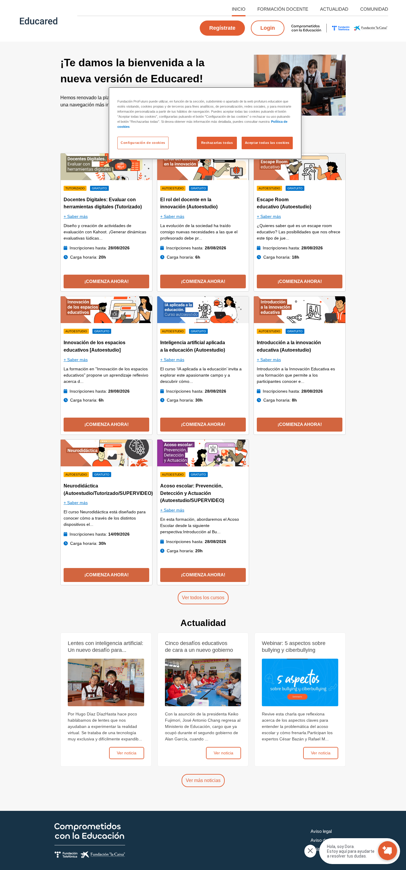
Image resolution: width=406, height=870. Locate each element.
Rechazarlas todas (217, 142)
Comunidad (374, 9)
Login (267, 28)
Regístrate (222, 28)
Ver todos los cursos (203, 597)
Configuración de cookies (143, 142)
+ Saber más (76, 216)
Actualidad (334, 9)
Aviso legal (321, 831)
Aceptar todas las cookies (267, 142)
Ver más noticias (203, 780)
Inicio (239, 9)
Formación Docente (282, 9)
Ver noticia (126, 753)
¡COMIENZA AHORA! (106, 281)
